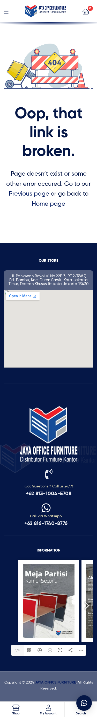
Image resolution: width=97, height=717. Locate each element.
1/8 (17, 650)
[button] (84, 703)
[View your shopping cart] (85, 11)
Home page (48, 203)
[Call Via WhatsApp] (46, 508)
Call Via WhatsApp (46, 516)
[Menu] (6, 11)
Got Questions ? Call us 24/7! (49, 486)
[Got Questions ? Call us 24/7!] (48, 474)
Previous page (29, 193)
